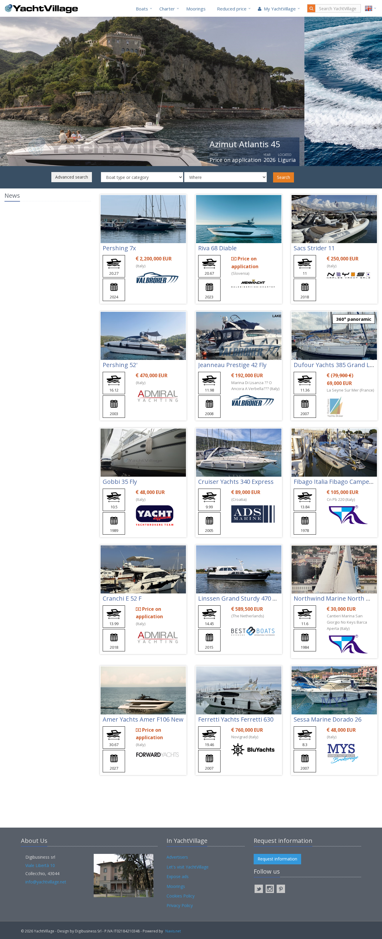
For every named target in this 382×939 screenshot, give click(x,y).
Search (283, 177)
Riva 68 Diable (217, 248)
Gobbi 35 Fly (120, 482)
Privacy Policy (180, 905)
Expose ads (178, 876)
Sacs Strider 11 (314, 248)
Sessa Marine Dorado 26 (327, 719)
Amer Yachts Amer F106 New (143, 719)
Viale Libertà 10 (40, 865)
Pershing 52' (120, 365)
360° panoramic (353, 319)
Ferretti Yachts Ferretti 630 (235, 719)
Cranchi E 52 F (122, 598)
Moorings (196, 9)
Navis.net (173, 931)
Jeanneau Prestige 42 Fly (232, 365)
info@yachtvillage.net (45, 882)
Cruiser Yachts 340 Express (236, 482)
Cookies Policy (181, 896)
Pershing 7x (119, 248)
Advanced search (71, 177)
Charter (167, 9)
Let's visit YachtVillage (188, 867)
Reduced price (232, 9)
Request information (277, 859)
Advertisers (177, 857)
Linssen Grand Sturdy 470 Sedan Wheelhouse (262, 598)
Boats (142, 9)
